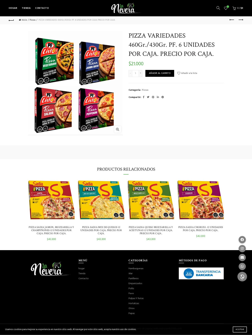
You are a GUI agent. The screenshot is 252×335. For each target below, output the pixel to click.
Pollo (131, 289)
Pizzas (32, 20)
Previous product (232, 19)
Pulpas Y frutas (136, 298)
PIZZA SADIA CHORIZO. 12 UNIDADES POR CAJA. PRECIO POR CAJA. (200, 229)
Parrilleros (134, 279)
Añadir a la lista (189, 73)
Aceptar (240, 329)
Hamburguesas (136, 269)
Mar (131, 274)
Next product (240, 19)
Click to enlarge (117, 129)
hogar (13, 8)
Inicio (24, 20)
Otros (131, 308)
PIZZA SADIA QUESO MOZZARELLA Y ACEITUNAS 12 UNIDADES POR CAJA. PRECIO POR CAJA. (151, 230)
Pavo (131, 293)
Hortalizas (134, 303)
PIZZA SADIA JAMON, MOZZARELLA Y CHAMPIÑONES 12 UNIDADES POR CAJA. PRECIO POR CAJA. (51, 230)
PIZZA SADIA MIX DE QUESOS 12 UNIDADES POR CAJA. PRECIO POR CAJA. (101, 230)
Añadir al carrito (160, 73)
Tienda (26, 8)
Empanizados (135, 284)
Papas (132, 313)
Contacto (42, 8)
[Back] (11, 19)
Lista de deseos (227, 7)
